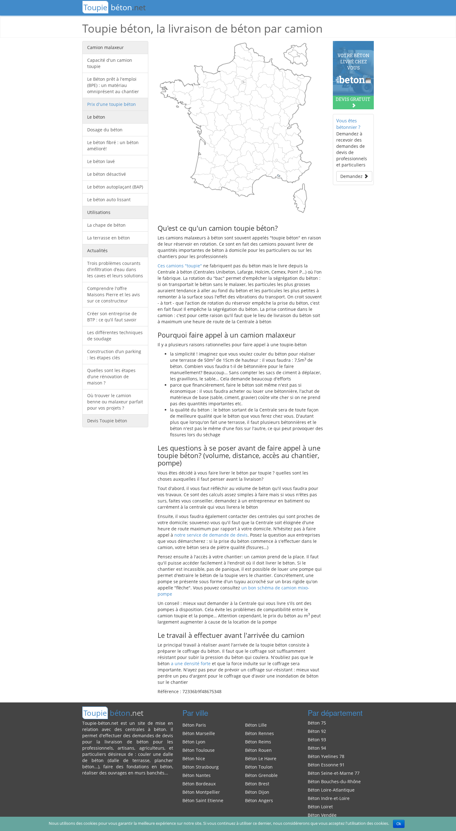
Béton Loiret (320, 807)
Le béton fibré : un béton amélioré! (113, 145)
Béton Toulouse (198, 750)
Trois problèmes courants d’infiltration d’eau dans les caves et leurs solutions (115, 269)
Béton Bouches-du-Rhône (334, 781)
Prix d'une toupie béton (111, 104)
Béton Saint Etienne (202, 800)
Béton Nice (193, 758)
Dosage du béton (105, 130)
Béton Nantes (196, 775)
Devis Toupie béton (107, 421)
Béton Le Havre (260, 758)
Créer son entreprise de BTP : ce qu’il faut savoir (112, 317)
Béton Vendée (322, 815)
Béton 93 (317, 739)
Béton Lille (256, 725)
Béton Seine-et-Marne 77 (334, 773)
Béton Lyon (193, 742)
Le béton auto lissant (109, 199)
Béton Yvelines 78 (326, 756)
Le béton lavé (101, 161)
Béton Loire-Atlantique (331, 790)
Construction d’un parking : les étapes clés (114, 354)
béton (114, 7)
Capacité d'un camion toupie (109, 63)
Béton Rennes (259, 733)
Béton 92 (317, 731)
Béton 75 (317, 723)
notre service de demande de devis (211, 535)
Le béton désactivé (106, 174)
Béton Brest (257, 784)
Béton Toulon (259, 767)
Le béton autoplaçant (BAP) (115, 187)
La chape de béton (106, 225)
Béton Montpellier (201, 792)
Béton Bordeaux (199, 784)
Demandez (352, 176)
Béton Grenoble (261, 775)
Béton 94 (317, 748)
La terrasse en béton (108, 238)
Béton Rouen (258, 750)
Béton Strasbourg (200, 767)
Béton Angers (259, 800)
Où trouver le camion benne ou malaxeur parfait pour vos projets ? (115, 402)
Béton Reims (258, 742)
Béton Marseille (198, 733)
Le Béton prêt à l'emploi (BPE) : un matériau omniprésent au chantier (113, 85)
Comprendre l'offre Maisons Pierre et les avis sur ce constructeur (113, 294)
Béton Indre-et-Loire (329, 798)
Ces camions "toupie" (180, 266)
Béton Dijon (257, 792)
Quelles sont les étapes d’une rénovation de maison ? (111, 376)
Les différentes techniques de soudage (115, 335)
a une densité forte (191, 663)
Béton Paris (194, 725)
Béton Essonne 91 (326, 765)
